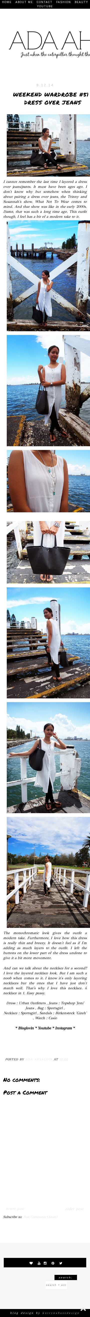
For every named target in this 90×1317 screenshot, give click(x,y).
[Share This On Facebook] (10, 1046)
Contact (44, 2)
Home (7, 2)
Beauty (81, 2)
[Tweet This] (30, 1046)
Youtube (45, 6)
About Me (24, 2)
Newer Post (15, 1209)
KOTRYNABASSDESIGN (61, 1313)
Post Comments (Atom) (40, 1217)
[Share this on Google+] (39, 1046)
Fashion (63, 2)
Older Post (74, 1209)
